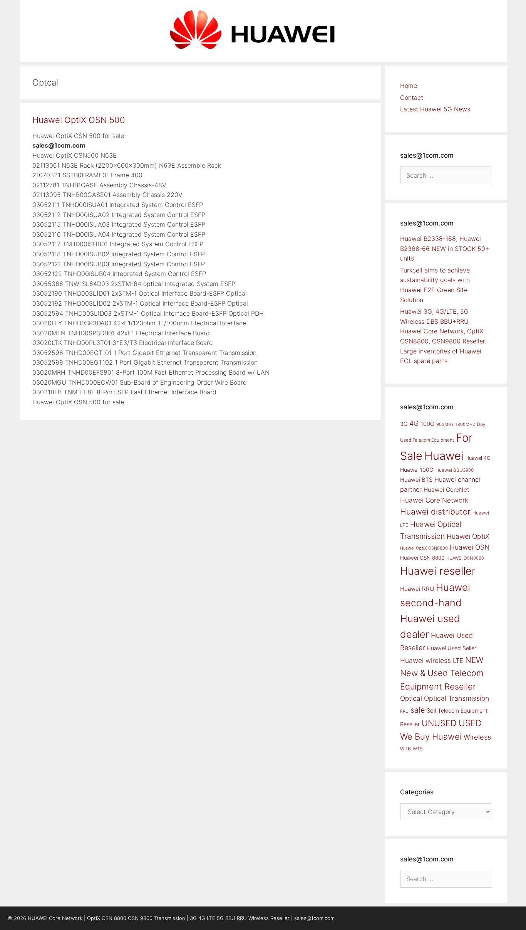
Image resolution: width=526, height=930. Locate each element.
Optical (411, 698)
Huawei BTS (416, 479)
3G (403, 423)
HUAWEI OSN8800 (465, 558)
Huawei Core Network (434, 500)
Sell (431, 710)
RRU (404, 711)
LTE (458, 660)
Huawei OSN (469, 547)
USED (470, 723)
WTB (405, 749)
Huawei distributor (435, 511)
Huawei (444, 455)
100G (427, 423)
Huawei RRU (417, 588)
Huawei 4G (478, 458)
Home (408, 85)
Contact (411, 97)
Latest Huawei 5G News (435, 109)
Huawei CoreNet (446, 489)
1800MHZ (465, 424)
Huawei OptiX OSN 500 (78, 120)
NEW (474, 660)
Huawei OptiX (468, 536)
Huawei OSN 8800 (422, 558)
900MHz (445, 424)
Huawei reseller (438, 570)
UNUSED (439, 723)
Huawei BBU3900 (455, 470)
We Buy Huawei (431, 737)
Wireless (477, 737)
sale (417, 710)
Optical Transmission (456, 698)
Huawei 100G (417, 469)
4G (414, 423)
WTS (417, 749)
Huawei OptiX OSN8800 (424, 548)
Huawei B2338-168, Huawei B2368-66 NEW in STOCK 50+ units (444, 248)
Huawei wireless (425, 660)
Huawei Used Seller (451, 648)
